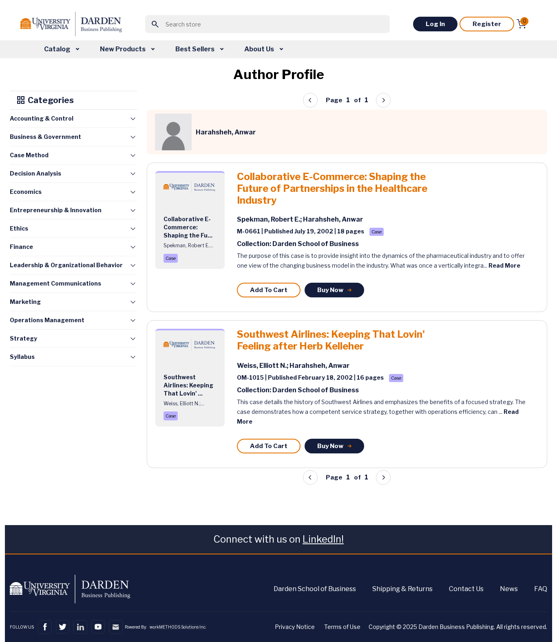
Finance (21, 246)
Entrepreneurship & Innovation (56, 210)
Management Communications (55, 283)
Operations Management (47, 320)
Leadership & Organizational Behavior (66, 265)
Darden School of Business (315, 589)
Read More (504, 265)
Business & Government (45, 136)
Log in (435, 24)
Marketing (25, 301)
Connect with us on (278, 539)
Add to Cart (268, 290)
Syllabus (22, 356)
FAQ (540, 589)
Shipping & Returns (402, 589)
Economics (26, 191)
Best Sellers (195, 49)
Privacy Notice (295, 626)
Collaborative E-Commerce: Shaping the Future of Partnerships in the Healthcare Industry (332, 188)
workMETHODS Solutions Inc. (178, 626)
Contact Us (466, 589)
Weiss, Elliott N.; (263, 365)
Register (487, 24)
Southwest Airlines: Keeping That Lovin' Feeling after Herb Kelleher (331, 340)
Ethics (19, 228)
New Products (123, 49)
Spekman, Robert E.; (270, 219)
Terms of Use (342, 626)
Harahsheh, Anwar (333, 219)
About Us (259, 49)
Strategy (23, 338)
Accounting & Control (41, 118)
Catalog (57, 49)
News (509, 589)
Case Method (29, 155)
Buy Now (330, 290)
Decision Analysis (35, 173)
